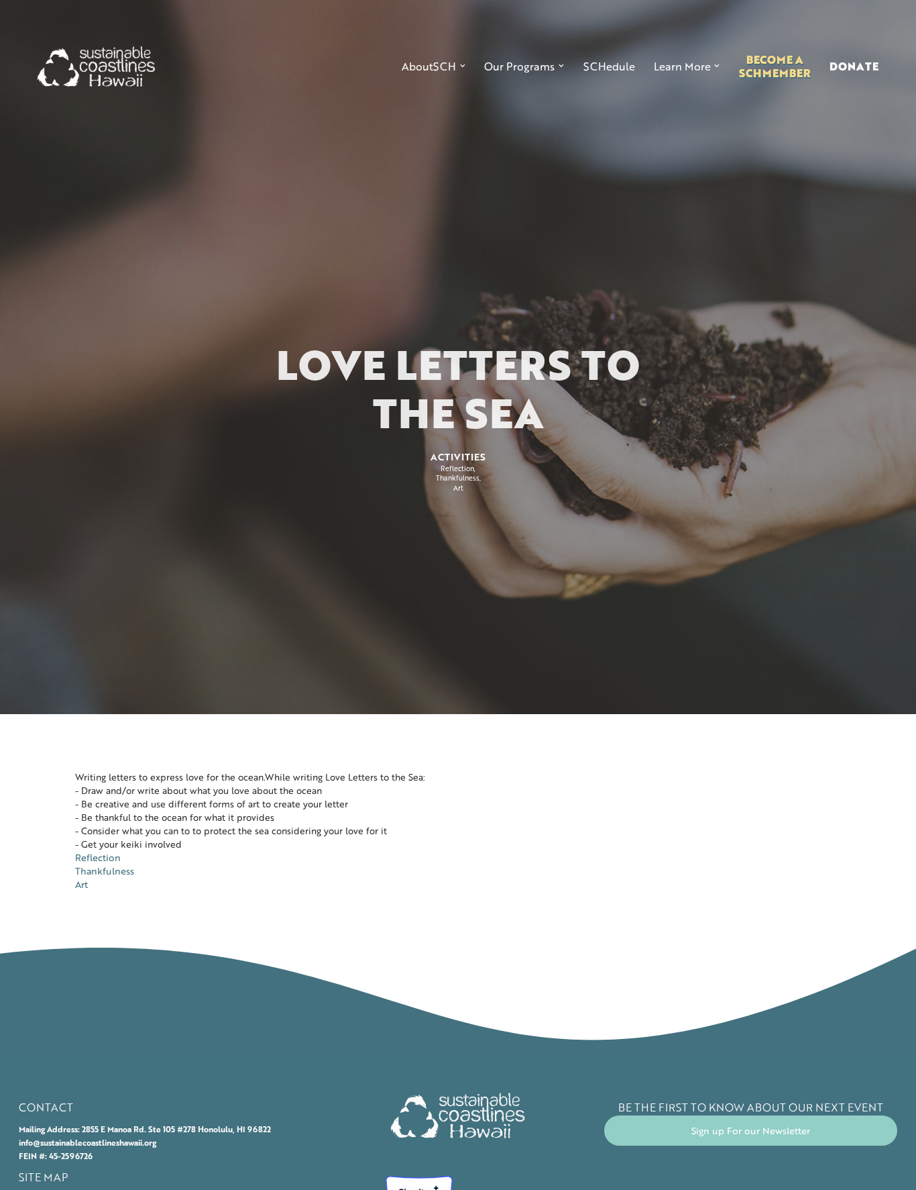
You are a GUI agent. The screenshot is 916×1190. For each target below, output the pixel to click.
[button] (433, 66)
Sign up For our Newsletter (750, 1131)
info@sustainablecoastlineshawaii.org (87, 1142)
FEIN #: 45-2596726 (56, 1156)
